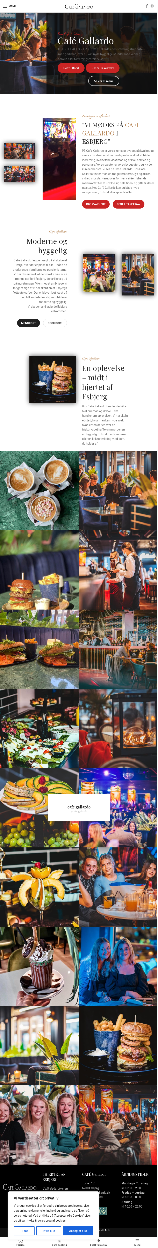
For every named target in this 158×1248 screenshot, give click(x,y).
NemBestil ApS (100, 1230)
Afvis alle (49, 1231)
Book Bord (55, 323)
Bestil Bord (71, 68)
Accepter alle (78, 1231)
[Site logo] (79, 6)
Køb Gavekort (96, 204)
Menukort (28, 323)
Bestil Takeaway (103, 68)
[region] (53, 1215)
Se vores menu (104, 81)
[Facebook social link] (146, 6)
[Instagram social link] (152, 6)
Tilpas (24, 1231)
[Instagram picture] (39, 490)
